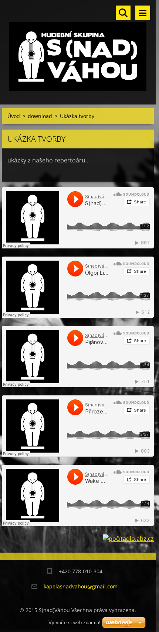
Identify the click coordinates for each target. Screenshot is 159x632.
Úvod (13, 116)
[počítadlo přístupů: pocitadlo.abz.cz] (128, 539)
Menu (142, 13)
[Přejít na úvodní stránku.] (78, 47)
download (40, 116)
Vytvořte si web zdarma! (74, 622)
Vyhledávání (123, 13)
